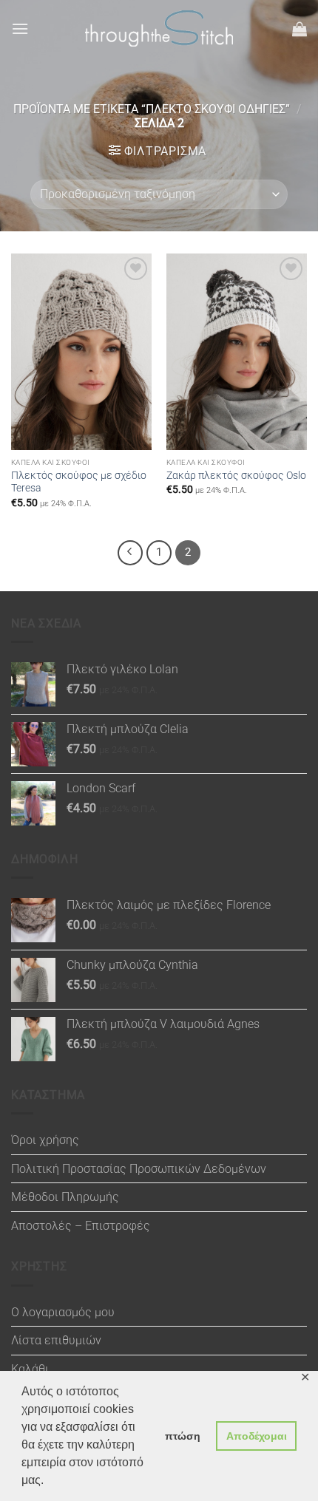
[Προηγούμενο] (130, 552)
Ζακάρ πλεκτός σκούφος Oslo (236, 475)
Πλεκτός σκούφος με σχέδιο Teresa (78, 481)
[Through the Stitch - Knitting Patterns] (159, 28)
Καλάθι (30, 1369)
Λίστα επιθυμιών (56, 1340)
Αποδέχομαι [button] (256, 1436)
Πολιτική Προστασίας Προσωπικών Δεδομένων (138, 1169)
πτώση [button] (182, 1436)
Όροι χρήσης (45, 1140)
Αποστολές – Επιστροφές (80, 1226)
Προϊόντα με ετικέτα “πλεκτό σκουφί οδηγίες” (151, 109)
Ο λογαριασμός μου (63, 1312)
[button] (20, 28)
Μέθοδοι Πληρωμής (65, 1197)
